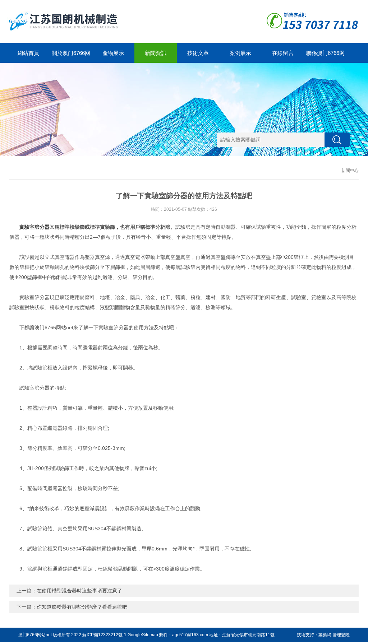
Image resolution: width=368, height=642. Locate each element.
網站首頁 (28, 53)
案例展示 (240, 53)
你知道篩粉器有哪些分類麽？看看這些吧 (82, 607)
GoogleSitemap (143, 634)
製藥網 (324, 634)
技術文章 (198, 53)
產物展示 (113, 53)
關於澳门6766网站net (71, 56)
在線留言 (283, 53)
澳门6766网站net (35, 634)
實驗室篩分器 (34, 227)
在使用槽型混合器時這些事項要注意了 (79, 591)
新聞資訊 (155, 53)
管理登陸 (341, 634)
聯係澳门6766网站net (325, 56)
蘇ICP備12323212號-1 (104, 634)
